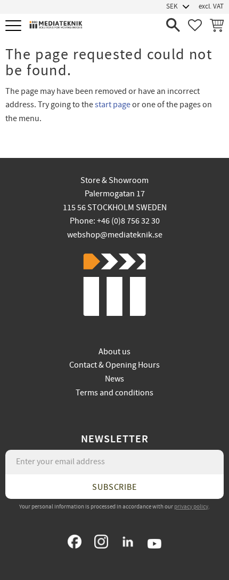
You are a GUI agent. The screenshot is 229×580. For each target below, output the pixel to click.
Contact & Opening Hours (114, 365)
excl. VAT (211, 6)
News (114, 379)
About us (114, 351)
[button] (14, 26)
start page (112, 104)
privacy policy (191, 507)
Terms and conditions (114, 392)
